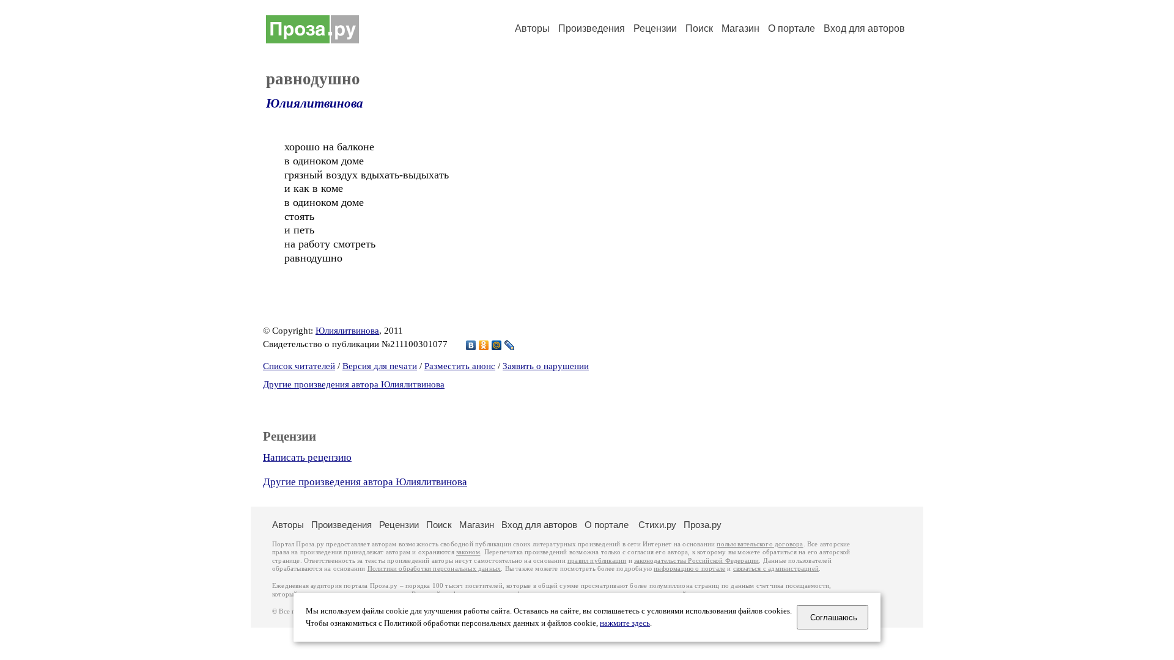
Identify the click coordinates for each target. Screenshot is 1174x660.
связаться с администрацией (776, 568)
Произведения (591, 28)
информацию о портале (689, 568)
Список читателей (299, 366)
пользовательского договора (760, 544)
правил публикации (596, 560)
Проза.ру (703, 524)
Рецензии (655, 28)
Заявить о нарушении (546, 366)
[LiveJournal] (509, 345)
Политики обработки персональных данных (434, 568)
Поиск (699, 28)
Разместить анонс (459, 366)
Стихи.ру (657, 524)
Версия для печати (379, 366)
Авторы (532, 28)
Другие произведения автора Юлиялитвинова (354, 384)
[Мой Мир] (496, 345)
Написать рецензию (307, 457)
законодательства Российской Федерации (696, 560)
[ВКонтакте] (471, 345)
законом (468, 552)
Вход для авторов (864, 28)
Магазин (740, 28)
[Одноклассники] (484, 345)
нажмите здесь (625, 623)
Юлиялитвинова (314, 103)
